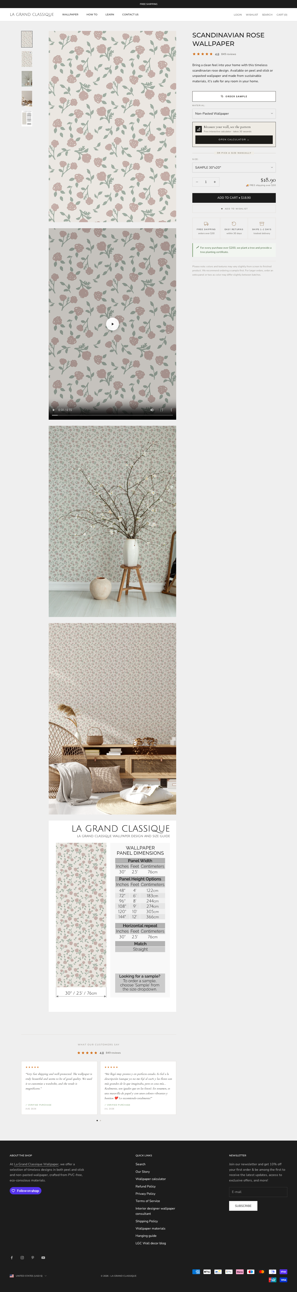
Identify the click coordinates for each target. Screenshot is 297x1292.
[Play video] (112, 324)
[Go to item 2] (27, 59)
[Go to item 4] (27, 98)
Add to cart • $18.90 (234, 198)
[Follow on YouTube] (43, 1258)
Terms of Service (148, 1201)
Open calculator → (234, 139)
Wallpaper (70, 14)
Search (140, 1164)
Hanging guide (146, 1236)
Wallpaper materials (150, 1228)
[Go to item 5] (27, 118)
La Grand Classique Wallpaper (36, 1164)
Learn (109, 14)
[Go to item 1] (27, 39)
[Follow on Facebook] (12, 1258)
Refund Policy (146, 1186)
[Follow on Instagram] (22, 1258)
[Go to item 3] (27, 79)
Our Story (143, 1171)
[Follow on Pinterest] (33, 1258)
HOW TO (91, 14)
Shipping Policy (147, 1221)
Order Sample (236, 96)
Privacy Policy (145, 1194)
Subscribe (243, 1206)
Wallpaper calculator (151, 1179)
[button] (234, 134)
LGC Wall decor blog (151, 1243)
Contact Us (130, 14)
